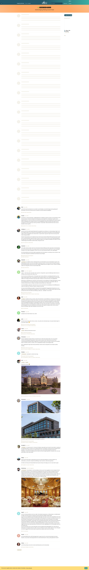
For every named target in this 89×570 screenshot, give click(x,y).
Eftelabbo (23, 447)
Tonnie (23, 362)
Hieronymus (24, 354)
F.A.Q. (26, 3)
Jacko (23, 330)
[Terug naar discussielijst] (1, 3)
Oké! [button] (86, 568)
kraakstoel (24, 261)
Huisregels (29, 3)
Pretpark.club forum (20, 3)
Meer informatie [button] (29, 568)
